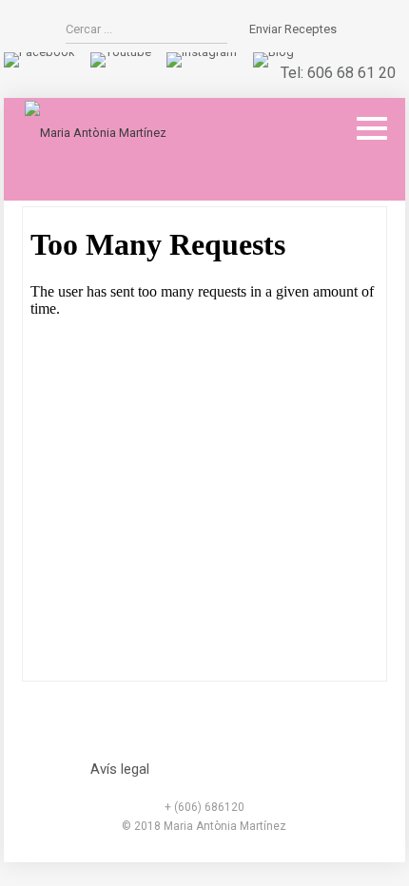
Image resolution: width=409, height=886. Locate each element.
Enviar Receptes (293, 29)
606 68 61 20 (351, 73)
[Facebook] (39, 52)
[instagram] (201, 52)
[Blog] (273, 52)
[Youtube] (120, 52)
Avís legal (119, 769)
